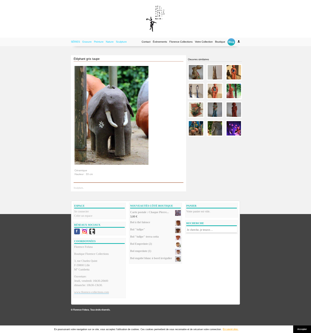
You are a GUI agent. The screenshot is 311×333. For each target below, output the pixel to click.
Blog (231, 41)
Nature (110, 41)
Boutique (220, 41)
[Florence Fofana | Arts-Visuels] (155, 18)
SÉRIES (75, 41)
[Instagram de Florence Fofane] (84, 231)
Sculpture (121, 41)
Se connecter (81, 211)
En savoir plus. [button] (230, 329)
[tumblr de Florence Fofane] (92, 231)
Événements (160, 41)
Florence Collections (181, 41)
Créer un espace (83, 215)
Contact (146, 41)
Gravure (87, 41)
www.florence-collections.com (91, 292)
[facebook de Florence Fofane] (77, 231)
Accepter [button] (302, 329)
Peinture (98, 41)
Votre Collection (204, 41)
